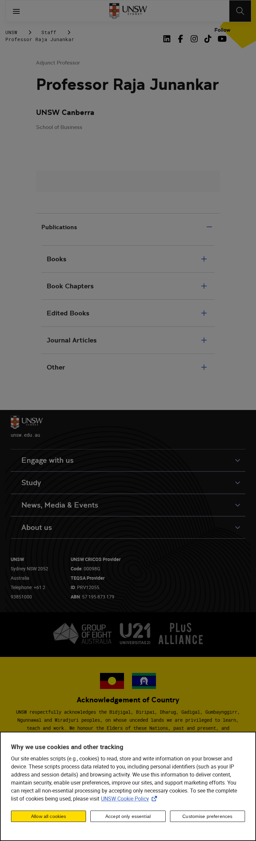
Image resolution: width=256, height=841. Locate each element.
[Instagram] (194, 38)
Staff (48, 32)
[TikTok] (208, 38)
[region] (128, 786)
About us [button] (36, 527)
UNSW (11, 32)
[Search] (240, 11)
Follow (222, 30)
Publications (59, 227)
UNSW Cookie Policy (130, 798)
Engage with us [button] (47, 460)
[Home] (128, 11)
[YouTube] (221, 38)
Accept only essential (128, 816)
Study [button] (31, 482)
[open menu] (16, 11)
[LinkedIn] (168, 38)
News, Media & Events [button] (59, 505)
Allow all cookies (48, 816)
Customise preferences (207, 816)
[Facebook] (180, 38)
